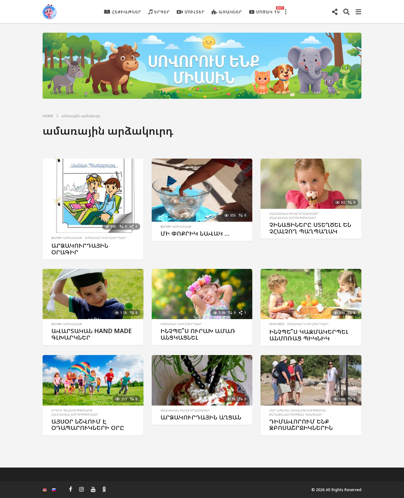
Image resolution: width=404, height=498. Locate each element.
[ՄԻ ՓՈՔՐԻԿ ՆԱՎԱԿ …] (202, 190)
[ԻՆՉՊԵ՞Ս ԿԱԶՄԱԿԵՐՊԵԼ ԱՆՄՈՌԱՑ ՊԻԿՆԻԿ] (311, 294)
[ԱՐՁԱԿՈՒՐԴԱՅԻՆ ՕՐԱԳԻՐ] (93, 196)
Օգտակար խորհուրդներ (105, 238)
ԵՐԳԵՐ (162, 12)
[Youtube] (93, 489)
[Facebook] (70, 489)
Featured (276, 324)
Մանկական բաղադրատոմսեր (294, 213)
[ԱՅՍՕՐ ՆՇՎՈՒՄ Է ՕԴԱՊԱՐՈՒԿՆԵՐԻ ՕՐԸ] (93, 380)
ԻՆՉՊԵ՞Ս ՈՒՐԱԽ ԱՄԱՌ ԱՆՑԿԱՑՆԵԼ (198, 334)
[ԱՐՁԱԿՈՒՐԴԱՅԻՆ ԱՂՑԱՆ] (202, 380)
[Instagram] (81, 489)
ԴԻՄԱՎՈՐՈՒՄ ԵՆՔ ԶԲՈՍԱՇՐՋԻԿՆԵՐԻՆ (301, 424)
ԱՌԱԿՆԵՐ (230, 12)
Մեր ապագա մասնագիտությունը (297, 410)
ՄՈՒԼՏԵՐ (195, 12)
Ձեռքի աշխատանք (66, 238)
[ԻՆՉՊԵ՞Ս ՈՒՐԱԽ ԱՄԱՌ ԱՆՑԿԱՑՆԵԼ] (202, 294)
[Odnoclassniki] (104, 489)
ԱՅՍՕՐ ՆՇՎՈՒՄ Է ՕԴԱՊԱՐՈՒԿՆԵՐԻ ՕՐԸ (87, 424)
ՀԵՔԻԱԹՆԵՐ (126, 12)
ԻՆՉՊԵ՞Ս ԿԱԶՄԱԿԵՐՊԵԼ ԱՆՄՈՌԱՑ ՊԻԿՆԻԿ (308, 335)
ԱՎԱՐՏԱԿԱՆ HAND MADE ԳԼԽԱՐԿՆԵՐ (91, 334)
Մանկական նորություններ (292, 218)
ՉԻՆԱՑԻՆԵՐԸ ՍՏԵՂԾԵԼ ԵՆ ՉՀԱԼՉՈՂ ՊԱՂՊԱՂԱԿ (310, 228)
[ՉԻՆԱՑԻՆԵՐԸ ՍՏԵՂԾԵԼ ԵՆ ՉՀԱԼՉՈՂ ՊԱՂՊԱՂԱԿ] (311, 184)
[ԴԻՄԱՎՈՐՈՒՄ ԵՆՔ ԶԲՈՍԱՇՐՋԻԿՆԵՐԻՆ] (311, 380)
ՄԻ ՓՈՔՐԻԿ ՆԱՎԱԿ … (195, 233)
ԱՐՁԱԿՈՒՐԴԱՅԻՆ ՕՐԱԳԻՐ (79, 248)
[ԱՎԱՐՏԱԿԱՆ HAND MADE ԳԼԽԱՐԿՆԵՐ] (93, 294)
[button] (285, 11)
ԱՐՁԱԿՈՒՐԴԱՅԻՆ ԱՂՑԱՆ (201, 417)
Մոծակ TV (268, 10)
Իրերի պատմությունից (71, 410)
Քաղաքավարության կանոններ (295, 414)
